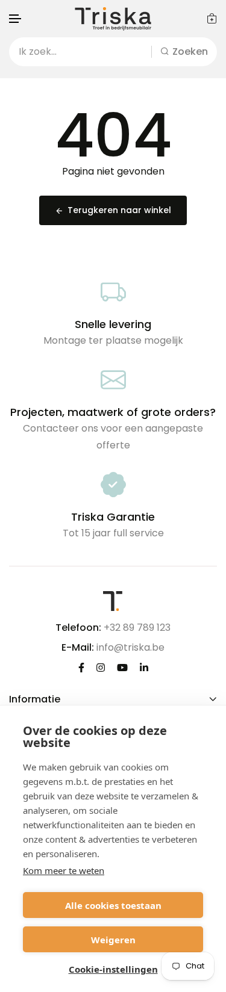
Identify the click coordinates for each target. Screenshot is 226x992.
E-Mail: (77, 647)
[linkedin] (144, 667)
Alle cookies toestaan (113, 905)
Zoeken (190, 51)
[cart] (212, 18)
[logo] (113, 18)
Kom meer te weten (63, 870)
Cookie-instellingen (113, 969)
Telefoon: (78, 627)
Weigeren (113, 940)
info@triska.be (130, 647)
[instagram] (100, 667)
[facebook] (81, 667)
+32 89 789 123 (137, 627)
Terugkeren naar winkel (119, 210)
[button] (15, 18)
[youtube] (122, 667)
